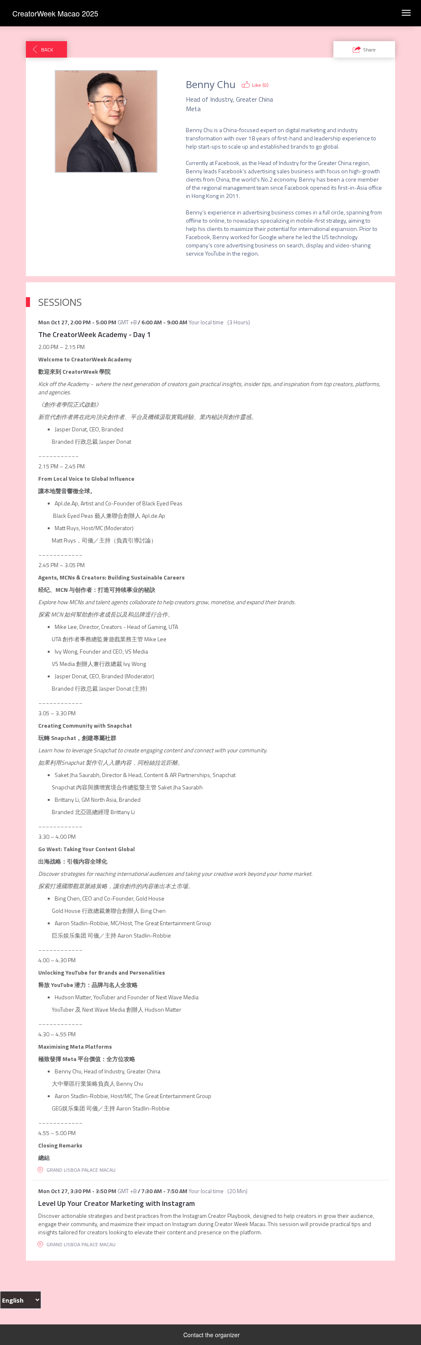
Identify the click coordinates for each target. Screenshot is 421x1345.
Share (369, 50)
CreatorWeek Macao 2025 (55, 13)
